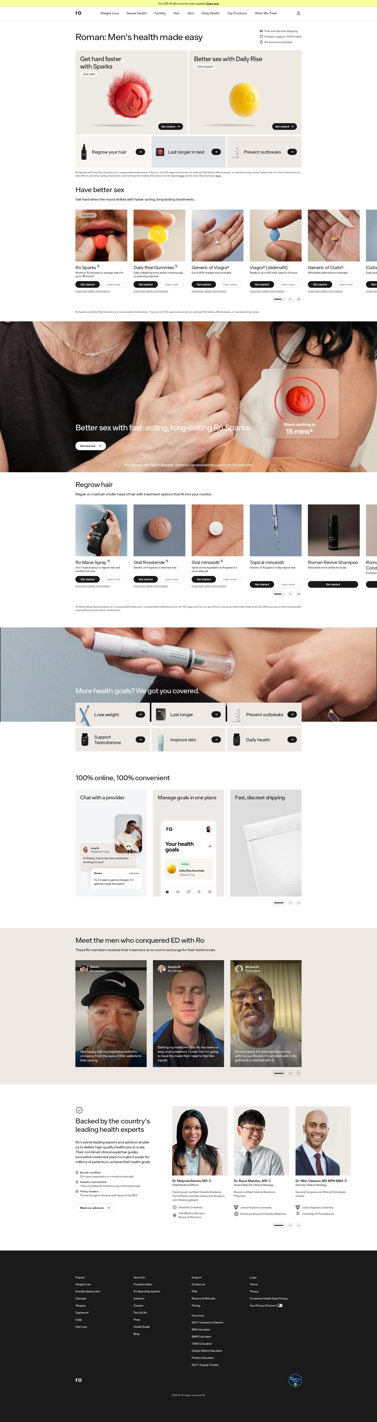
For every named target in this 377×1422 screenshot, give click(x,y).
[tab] (110, 13)
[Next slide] (298, 299)
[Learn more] (159, 235)
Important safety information (92, 291)
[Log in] (299, 13)
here (181, 175)
